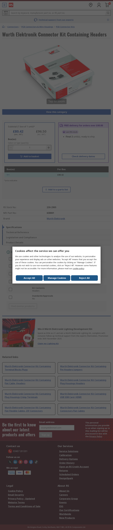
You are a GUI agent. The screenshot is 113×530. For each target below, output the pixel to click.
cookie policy (78, 268)
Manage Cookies (57, 278)
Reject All (84, 278)
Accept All (29, 278)
